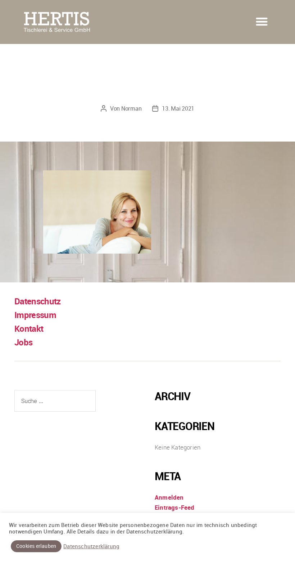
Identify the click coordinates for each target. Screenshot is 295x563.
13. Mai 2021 (178, 108)
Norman (131, 108)
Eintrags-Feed (175, 507)
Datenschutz (37, 301)
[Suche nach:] (54, 402)
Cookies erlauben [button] (36, 545)
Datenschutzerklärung (91, 546)
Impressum (35, 315)
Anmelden (169, 497)
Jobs (23, 342)
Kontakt (28, 328)
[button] (262, 21)
